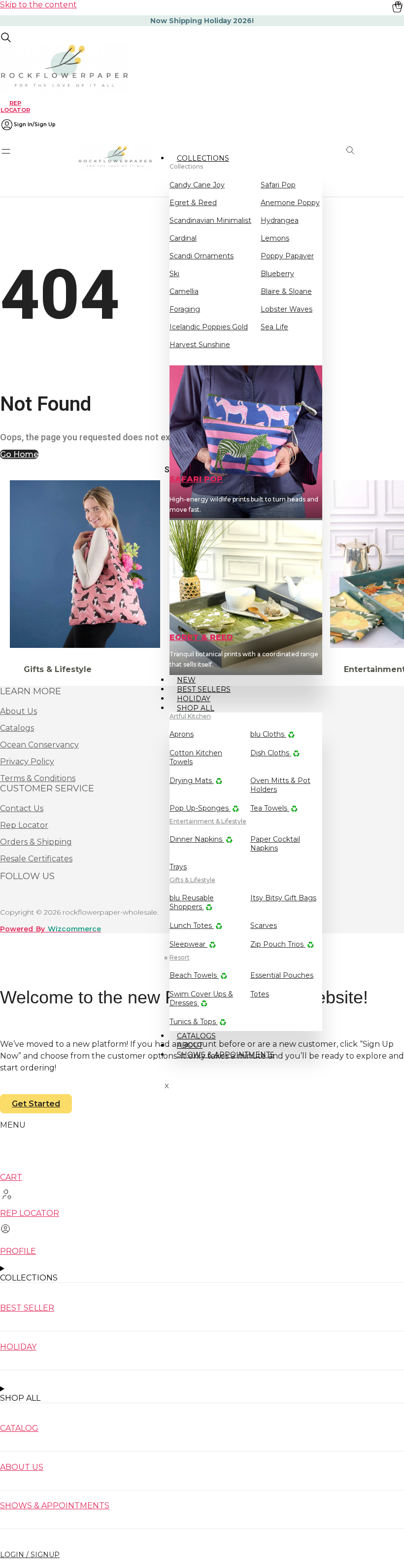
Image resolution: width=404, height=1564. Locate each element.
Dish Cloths (270, 752)
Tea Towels (269, 808)
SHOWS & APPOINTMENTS (225, 1054)
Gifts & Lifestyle (192, 880)
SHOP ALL (195, 708)
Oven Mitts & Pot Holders (280, 785)
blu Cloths (268, 734)
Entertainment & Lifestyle (207, 821)
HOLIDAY (18, 1346)
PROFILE (18, 1251)
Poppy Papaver (287, 255)
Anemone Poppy (290, 202)
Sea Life (274, 326)
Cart (11, 1177)
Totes (259, 994)
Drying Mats (191, 780)
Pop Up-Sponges (200, 808)
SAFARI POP (196, 479)
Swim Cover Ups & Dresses (201, 998)
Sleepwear (188, 944)
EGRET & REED (201, 637)
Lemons (275, 238)
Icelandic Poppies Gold (208, 326)
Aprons (181, 734)
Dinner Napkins (196, 839)
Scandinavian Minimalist (210, 220)
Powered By (50, 928)
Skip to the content (38, 4)
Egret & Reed (193, 202)
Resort (179, 957)
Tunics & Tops (193, 1021)
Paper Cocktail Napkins (275, 844)
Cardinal (183, 238)
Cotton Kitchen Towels (195, 757)
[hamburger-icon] (311, 157)
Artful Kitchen (190, 716)
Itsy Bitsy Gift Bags (283, 897)
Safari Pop (278, 184)
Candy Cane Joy (197, 184)
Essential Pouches (281, 975)
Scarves (263, 925)
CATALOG (19, 1428)
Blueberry (277, 273)
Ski (174, 273)
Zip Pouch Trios (277, 944)
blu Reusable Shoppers (191, 902)
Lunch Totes (191, 925)
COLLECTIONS (203, 158)
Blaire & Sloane (286, 291)
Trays (178, 866)
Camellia (184, 291)
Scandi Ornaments (201, 255)
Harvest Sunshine (199, 344)
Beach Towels (194, 975)
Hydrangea (280, 220)
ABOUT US (21, 1467)
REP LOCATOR (15, 106)
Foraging (184, 309)
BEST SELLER (27, 1308)
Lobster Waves (286, 309)
